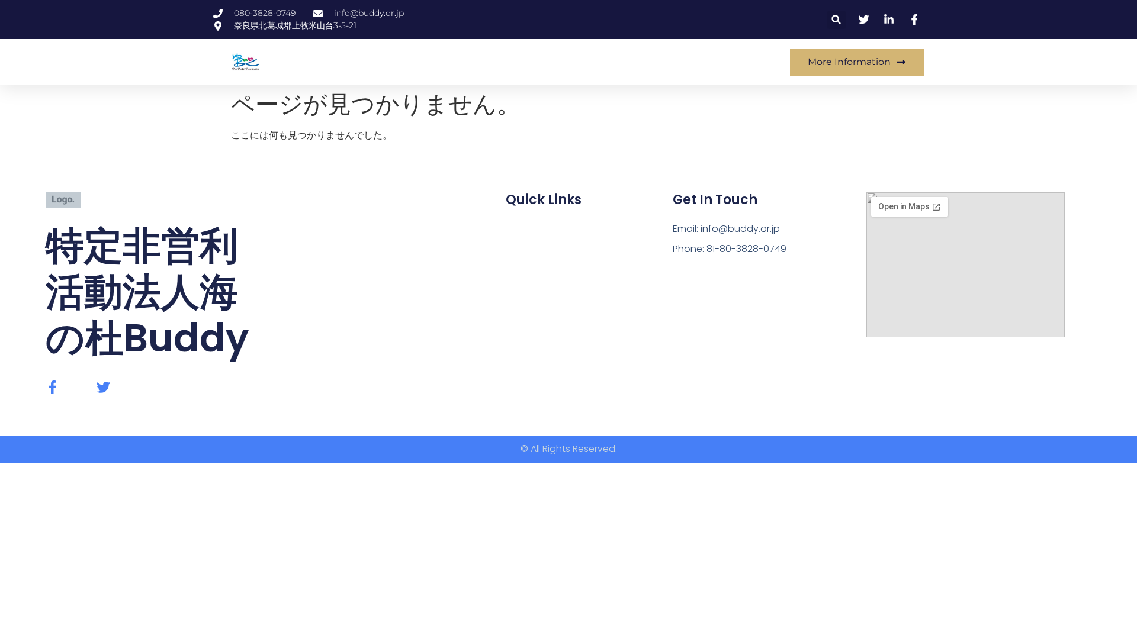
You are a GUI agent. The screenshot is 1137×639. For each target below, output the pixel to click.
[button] (836, 20)
